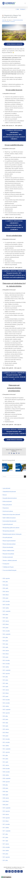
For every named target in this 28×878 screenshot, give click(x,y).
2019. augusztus (6, 811)
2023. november (6, 663)
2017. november (6, 824)
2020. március (6, 798)
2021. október (6, 745)
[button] (3, 467)
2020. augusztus (6, 781)
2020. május (5, 791)
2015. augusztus (6, 857)
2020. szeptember (6, 778)
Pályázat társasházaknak (8, 547)
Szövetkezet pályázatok (8, 557)
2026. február (6, 594)
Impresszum (19, 867)
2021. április (5, 762)
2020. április (5, 794)
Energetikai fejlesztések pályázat (10, 498)
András (3, 20)
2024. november (6, 631)
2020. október (6, 775)
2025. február (6, 624)
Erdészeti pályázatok (7, 501)
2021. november (6, 742)
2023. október (6, 667)
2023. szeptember (6, 670)
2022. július (5, 716)
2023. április (5, 686)
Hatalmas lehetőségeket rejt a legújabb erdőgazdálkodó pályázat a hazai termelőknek (19, 470)
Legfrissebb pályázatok (5, 21)
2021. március (6, 765)
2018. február (6, 821)
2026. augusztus (6, 578)
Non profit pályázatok (7, 537)
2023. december (6, 660)
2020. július (5, 785)
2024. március (6, 650)
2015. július (5, 860)
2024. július (5, 637)
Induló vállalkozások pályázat (9, 517)
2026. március (6, 591)
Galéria (9, 471)
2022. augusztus (6, 712)
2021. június (5, 758)
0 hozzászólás (12, 21)
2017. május (5, 840)
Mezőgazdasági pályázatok (8, 531)
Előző (18, 9)
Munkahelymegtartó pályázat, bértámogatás (12, 534)
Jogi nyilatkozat (14, 867)
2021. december (6, 739)
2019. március (6, 814)
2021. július (5, 755)
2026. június (5, 585)
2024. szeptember (6, 634)
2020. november (6, 771)
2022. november (6, 703)
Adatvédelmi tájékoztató (7, 867)
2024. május (5, 644)
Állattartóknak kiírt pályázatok (9, 491)
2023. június (5, 680)
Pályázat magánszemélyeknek (9, 540)
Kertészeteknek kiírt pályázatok (9, 521)
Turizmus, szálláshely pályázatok (10, 560)
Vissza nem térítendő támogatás (9, 570)
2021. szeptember (6, 749)
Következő (22, 9)
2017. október (6, 827)
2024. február (6, 653)
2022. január (5, 735)
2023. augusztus (6, 673)
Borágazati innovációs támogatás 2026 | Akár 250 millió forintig (5, 471)
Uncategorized (6, 563)
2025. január (5, 627)
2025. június (5, 614)
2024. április (5, 647)
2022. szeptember (6, 709)
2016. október (6, 850)
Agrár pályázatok (6, 488)
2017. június (5, 837)
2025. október (6, 608)
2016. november (6, 847)
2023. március (6, 689)
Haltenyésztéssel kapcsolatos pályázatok (11, 514)
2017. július (5, 834)
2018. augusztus (6, 817)
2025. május (5, 617)
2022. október (6, 706)
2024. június (5, 640)
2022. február (6, 732)
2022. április (5, 726)
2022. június (5, 719)
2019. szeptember (6, 808)
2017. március (6, 844)
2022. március (6, 729)
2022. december (6, 699)
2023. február (6, 693)
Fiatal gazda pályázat (7, 504)
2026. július (5, 581)
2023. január (5, 696)
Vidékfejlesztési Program (8, 567)
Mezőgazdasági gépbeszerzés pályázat (11, 527)
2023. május (5, 683)
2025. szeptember (6, 611)
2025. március (6, 621)
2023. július (5, 676)
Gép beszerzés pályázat (8, 511)
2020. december (6, 768)
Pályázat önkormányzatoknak (18, 20)
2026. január (5, 598)
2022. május (5, 722)
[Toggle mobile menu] (25, 3)
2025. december (6, 601)
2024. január (5, 657)
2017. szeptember (6, 831)
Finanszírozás (6, 508)
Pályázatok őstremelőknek (8, 553)
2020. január (5, 804)
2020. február (6, 801)
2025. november (6, 604)
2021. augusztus (6, 752)
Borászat (5, 494)
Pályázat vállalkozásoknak (8, 550)
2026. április (5, 588)
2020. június (5, 788)
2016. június (5, 853)
